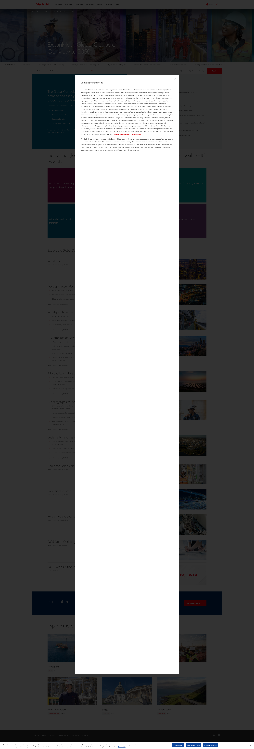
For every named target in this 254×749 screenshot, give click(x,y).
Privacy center (178, 745)
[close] (175, 79)
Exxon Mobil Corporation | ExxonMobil (127, 134)
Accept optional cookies (210, 745)
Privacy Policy (122, 747)
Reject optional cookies (193, 745)
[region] (127, 745)
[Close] (251, 745)
